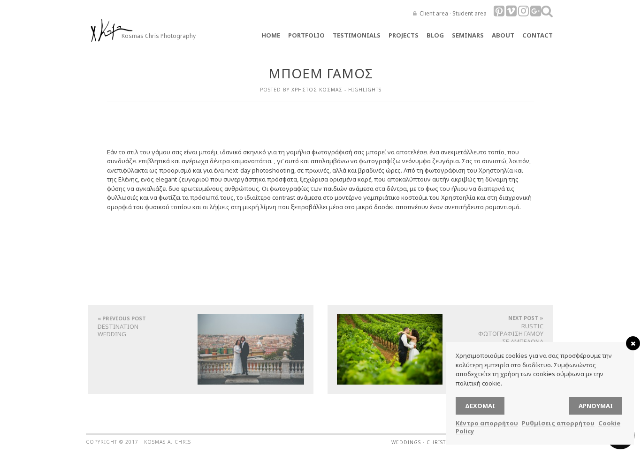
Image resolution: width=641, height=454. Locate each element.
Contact (537, 35)
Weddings (406, 442)
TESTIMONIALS (357, 35)
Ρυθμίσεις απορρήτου (558, 423)
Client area (434, 13)
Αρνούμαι (596, 405)
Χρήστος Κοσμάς (317, 89)
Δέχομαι (480, 405)
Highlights (365, 89)
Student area (469, 13)
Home (270, 35)
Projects (404, 35)
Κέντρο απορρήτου (487, 423)
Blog (435, 35)
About (503, 35)
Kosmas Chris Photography (159, 36)
